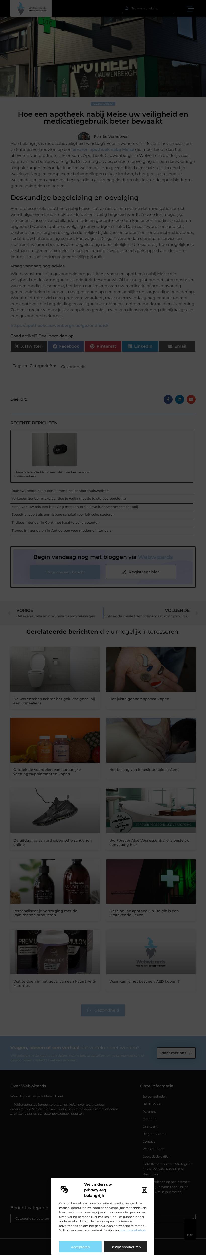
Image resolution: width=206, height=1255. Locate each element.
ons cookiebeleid (132, 1230)
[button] (144, 1190)
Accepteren (80, 1247)
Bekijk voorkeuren (125, 1247)
